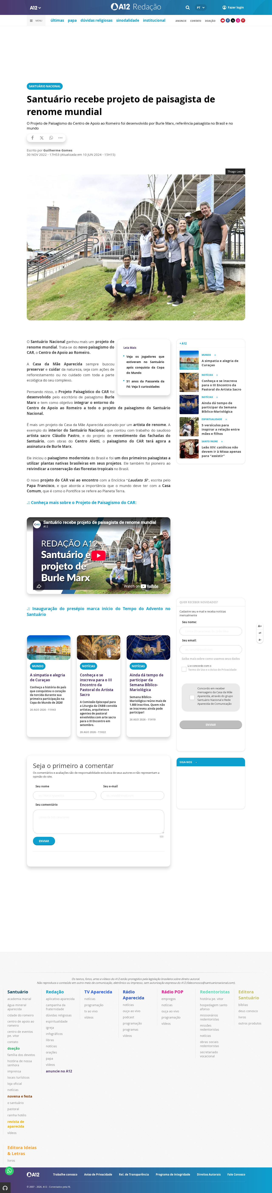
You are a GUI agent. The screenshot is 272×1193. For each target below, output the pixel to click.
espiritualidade (57, 1021)
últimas (57, 20)
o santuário (15, 1103)
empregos (169, 999)
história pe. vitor (211, 999)
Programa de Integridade (173, 1174)
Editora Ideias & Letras (22, 1150)
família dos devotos (21, 1055)
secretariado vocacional (209, 1054)
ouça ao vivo (131, 1011)
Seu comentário (46, 805)
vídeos (12, 1133)
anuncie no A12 (59, 1071)
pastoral (13, 1109)
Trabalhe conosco (65, 1174)
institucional (154, 20)
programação (93, 1005)
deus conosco (248, 1011)
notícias (12, 1090)
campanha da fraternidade (55, 1007)
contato (195, 20)
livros (242, 1017)
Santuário (17, 992)
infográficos (54, 1034)
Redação (55, 992)
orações (51, 1052)
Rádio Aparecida (133, 995)
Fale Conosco (236, 1174)
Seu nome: (189, 622)
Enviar (44, 841)
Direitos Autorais (209, 1174)
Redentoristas (215, 992)
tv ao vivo (91, 1011)
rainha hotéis (16, 1115)
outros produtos (249, 1023)
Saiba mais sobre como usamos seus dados (211, 659)
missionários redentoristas (209, 1017)
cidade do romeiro (20, 1015)
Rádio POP (172, 992)
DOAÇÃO (210, 20)
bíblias (243, 1005)
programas (130, 1029)
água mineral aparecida (16, 1007)
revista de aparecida (15, 1124)
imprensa (14, 1071)
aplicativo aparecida (60, 999)
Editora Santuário (248, 995)
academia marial (19, 999)
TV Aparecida (98, 992)
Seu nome (42, 786)
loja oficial (14, 1084)
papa (72, 20)
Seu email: (189, 640)
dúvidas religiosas (96, 20)
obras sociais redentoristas (209, 1044)
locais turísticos (18, 1077)
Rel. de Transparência (134, 1174)
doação (13, 1048)
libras (50, 1040)
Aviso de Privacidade (98, 1174)
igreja (50, 1028)
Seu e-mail (110, 786)
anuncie (181, 20)
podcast (128, 1017)
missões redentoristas (209, 1027)
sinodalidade (127, 20)
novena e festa (19, 1096)
